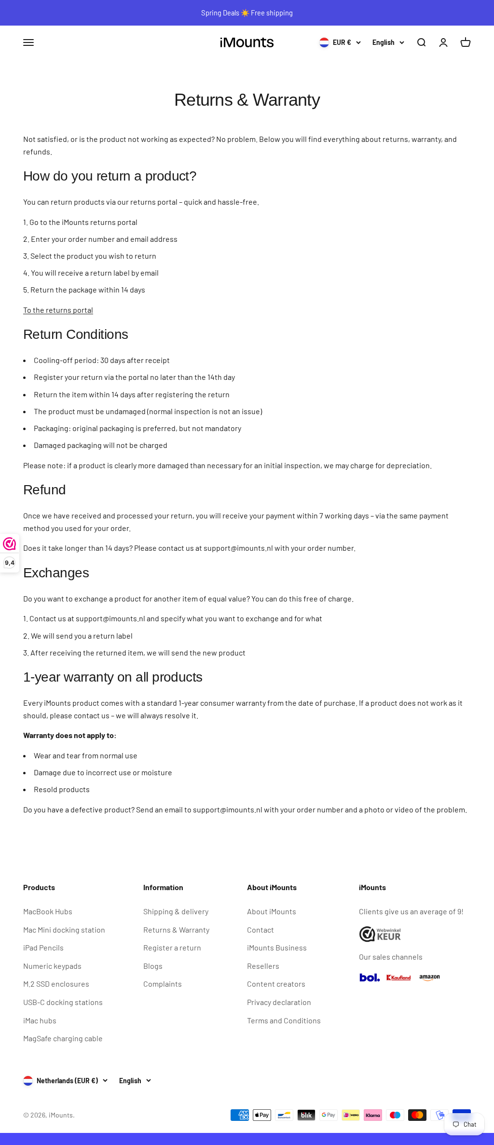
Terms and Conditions (284, 1020)
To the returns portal (58, 309)
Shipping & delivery (175, 911)
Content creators (276, 983)
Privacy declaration (279, 1001)
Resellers (263, 965)
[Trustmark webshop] (415, 934)
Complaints (162, 983)
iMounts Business (277, 947)
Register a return (172, 947)
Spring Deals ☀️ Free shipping (247, 12)
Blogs (153, 965)
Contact (260, 929)
